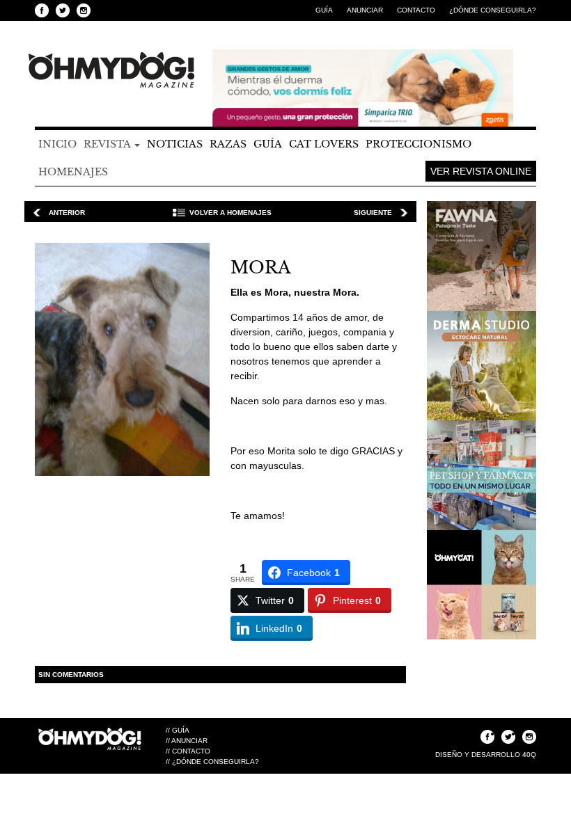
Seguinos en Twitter (63, 10)
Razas (228, 144)
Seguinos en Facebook (42, 10)
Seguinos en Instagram (84, 10)
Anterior (67, 212)
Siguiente (373, 212)
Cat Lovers (324, 144)
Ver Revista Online (480, 171)
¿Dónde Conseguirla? (492, 10)
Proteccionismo (418, 144)
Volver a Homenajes (230, 212)
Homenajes (73, 172)
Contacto (416, 10)
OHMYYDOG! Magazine (111, 70)
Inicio (57, 144)
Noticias (175, 144)
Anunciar (365, 10)
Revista (108, 144)
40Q (529, 754)
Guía (324, 10)
